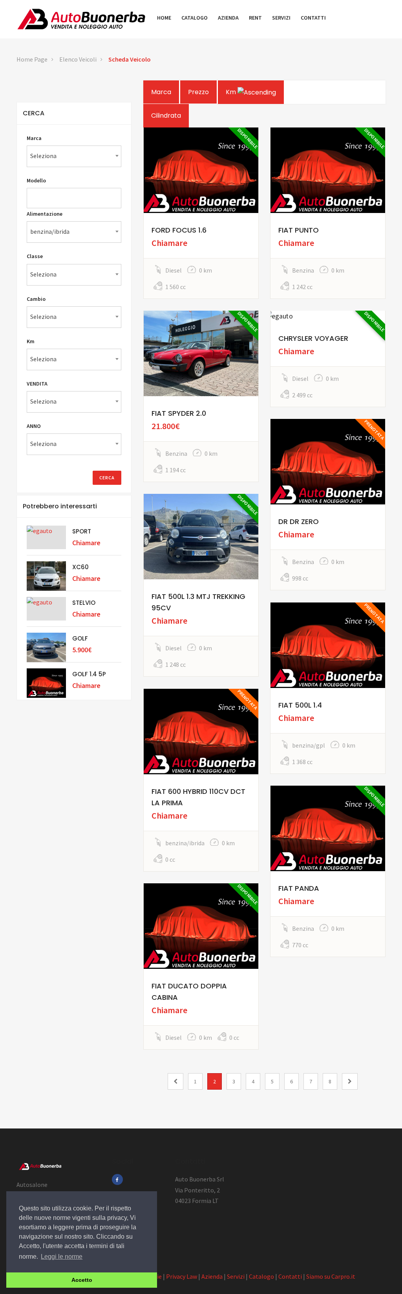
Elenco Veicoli (78, 59)
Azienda (212, 1276)
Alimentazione (44, 213)
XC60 (80, 567)
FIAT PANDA (298, 888)
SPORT (81, 531)
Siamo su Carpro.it (330, 1276)
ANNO (34, 426)
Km (232, 91)
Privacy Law (181, 1276)
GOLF (80, 638)
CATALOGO (194, 17)
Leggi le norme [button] (61, 1256)
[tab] (74, 113)
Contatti (290, 1276)
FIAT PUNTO (298, 230)
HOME (164, 17)
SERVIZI (281, 17)
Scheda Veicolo (129, 59)
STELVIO (83, 603)
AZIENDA (228, 17)
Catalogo (261, 1276)
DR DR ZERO (298, 521)
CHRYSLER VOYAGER (313, 338)
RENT (255, 17)
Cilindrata (166, 115)
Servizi (236, 1276)
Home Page (32, 59)
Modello (36, 180)
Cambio (36, 298)
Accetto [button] (81, 1280)
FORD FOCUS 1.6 (179, 230)
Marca (161, 91)
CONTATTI (313, 17)
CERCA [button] (33, 113)
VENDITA (37, 383)
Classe (35, 256)
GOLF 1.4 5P (89, 674)
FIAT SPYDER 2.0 (179, 413)
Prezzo (198, 91)
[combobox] (74, 156)
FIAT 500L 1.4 (300, 705)
